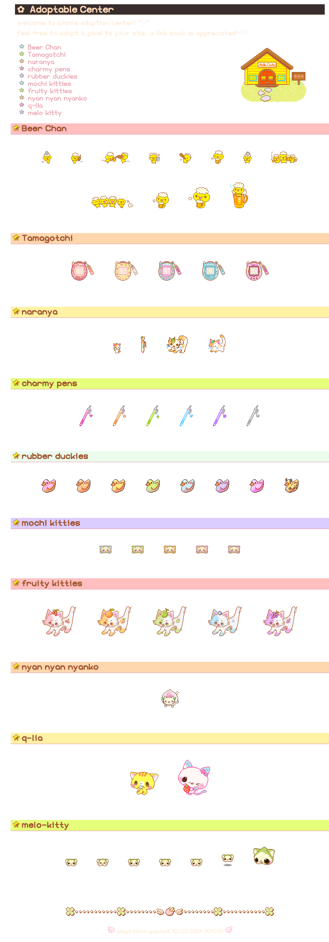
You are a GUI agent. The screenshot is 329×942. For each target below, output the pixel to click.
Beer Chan (44, 47)
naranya (41, 61)
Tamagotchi (47, 54)
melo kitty (45, 112)
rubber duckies (53, 76)
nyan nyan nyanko (57, 98)
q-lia (35, 105)
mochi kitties (49, 83)
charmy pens (49, 69)
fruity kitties (50, 90)
